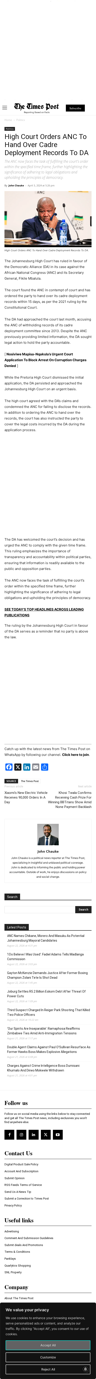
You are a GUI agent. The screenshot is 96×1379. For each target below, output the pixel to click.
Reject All (48, 1369)
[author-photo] (48, 845)
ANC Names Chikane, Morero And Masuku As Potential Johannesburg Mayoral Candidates (45, 938)
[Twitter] (46, 1135)
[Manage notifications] (85, 1369)
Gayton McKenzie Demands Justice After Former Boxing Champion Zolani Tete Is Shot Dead (47, 975)
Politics (20, 120)
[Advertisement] (48, 50)
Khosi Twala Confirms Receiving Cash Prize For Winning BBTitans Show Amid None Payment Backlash (70, 800)
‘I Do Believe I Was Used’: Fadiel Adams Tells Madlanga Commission (45, 957)
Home (8, 120)
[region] (48, 1341)
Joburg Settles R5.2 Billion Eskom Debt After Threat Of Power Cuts (46, 994)
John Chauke (16, 185)
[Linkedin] (33, 1135)
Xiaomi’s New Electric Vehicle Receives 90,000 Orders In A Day (26, 797)
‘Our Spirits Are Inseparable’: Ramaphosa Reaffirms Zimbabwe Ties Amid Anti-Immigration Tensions (43, 1031)
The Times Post (30, 781)
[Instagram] (21, 1135)
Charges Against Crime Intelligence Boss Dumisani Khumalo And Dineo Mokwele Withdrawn (43, 1068)
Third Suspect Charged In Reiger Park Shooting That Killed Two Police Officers (48, 1012)
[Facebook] (9, 1135)
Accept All (48, 1345)
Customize (48, 1357)
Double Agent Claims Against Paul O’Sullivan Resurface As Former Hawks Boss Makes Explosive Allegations (48, 1049)
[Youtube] (58, 1135)
